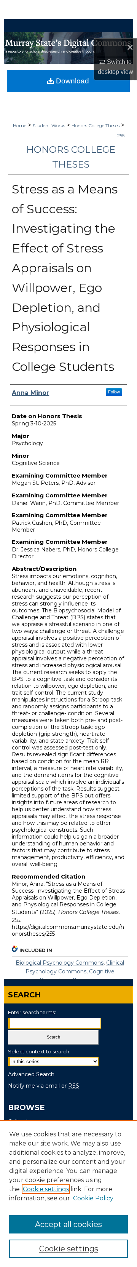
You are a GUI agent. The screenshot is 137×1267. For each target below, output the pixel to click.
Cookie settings (46, 1189)
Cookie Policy (93, 1198)
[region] (68, 1193)
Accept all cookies (68, 1224)
